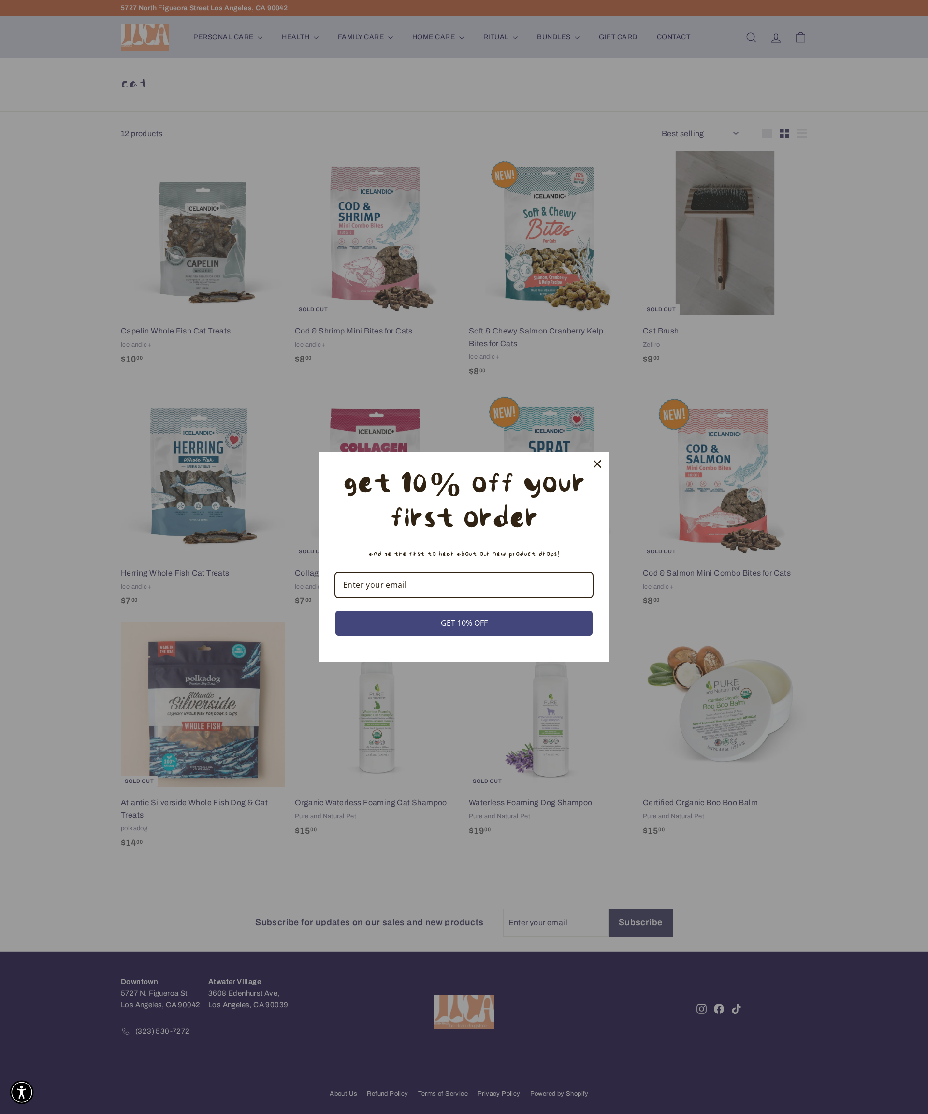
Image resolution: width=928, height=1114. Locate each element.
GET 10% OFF (464, 623)
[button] (22, 1092)
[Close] (597, 464)
